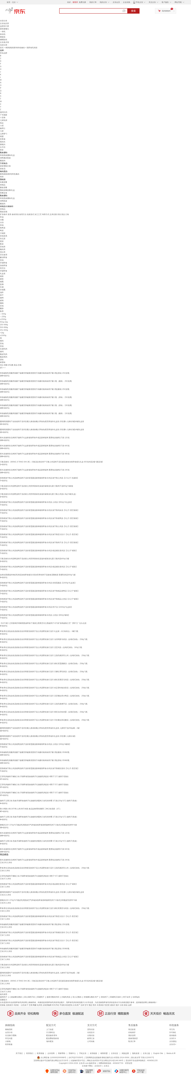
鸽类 (2, 177)
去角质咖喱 (47, 1005)
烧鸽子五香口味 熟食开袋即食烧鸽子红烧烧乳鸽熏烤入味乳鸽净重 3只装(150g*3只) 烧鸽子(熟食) (38, 801)
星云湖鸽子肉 (29, 997)
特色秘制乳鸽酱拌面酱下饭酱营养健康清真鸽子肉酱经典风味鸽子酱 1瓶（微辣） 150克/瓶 (36, 413)
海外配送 (49, 1041)
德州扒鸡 (3, 112)
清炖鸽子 (104, 997)
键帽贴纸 (3, 40)
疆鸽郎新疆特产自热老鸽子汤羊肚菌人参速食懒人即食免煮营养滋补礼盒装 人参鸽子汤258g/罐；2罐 (40, 728)
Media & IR (171, 1053)
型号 (86, 1005)
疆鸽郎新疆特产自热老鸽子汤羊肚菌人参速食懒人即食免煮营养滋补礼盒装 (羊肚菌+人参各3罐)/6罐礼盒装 (42, 421)
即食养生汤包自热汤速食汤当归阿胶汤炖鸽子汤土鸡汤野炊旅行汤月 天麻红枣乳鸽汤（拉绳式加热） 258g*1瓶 (43, 672)
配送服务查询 (51, 1035)
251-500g (4, 330)
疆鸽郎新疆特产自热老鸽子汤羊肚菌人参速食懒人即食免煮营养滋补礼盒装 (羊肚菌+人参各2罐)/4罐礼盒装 (42, 430)
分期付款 (90, 1035)
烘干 (2, 295)
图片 (118, 1005)
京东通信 (173, 1041)
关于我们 (19, 1053)
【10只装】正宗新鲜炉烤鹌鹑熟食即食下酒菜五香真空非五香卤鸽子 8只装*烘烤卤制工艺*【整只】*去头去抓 (43, 623)
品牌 (130, 1005)
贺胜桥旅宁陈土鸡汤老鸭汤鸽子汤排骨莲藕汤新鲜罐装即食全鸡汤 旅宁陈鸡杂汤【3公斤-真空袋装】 (39, 510)
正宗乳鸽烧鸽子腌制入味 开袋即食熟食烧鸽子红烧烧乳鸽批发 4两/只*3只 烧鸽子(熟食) (34, 793)
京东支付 (98, 1066)
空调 (30, 1005)
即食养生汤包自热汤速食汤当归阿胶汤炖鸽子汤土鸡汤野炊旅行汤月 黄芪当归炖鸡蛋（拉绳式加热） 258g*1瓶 (43, 712)
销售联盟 (104, 1053)
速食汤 (2, 169)
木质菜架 (100, 1005)
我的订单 (93, 2)
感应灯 (112, 1005)
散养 (2, 311)
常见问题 (8, 1038)
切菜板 (2, 1005)
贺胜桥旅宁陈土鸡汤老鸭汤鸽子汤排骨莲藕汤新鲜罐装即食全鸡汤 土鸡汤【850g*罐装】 (35, 615)
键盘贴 (2, 37)
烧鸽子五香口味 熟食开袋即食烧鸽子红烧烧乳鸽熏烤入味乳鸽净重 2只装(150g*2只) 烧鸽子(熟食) (38, 817)
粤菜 (2, 230)
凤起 (2, 123)
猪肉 (2, 341)
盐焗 (2, 284)
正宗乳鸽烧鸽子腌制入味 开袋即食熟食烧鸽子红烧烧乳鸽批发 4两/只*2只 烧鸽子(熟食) (34, 776)
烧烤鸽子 (3, 997)
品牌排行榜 (4, 26)
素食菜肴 (3, 187)
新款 (126, 1005)
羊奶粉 (16, 1005)
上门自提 (49, 1029)
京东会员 (116, 2)
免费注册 (82, 2)
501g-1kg (4, 322)
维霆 (2, 136)
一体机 (2, 31)
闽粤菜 (2, 228)
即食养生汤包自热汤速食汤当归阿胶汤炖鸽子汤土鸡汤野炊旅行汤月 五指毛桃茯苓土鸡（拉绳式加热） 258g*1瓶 (44, 655)
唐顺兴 (2, 144)
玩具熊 (39, 1005)
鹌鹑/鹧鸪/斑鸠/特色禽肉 (15, 48)
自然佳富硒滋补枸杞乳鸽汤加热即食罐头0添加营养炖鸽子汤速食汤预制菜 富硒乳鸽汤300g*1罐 (38, 575)
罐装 (2, 279)
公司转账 (90, 1041)
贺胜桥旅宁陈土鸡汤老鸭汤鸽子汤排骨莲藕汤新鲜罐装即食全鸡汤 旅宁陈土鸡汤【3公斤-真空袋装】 (39, 526)
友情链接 (93, 1053)
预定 (90, 1005)
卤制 (2, 300)
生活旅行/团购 (10, 1035)
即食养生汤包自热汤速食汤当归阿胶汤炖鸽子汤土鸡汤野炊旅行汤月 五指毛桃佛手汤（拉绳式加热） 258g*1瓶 (43, 704)
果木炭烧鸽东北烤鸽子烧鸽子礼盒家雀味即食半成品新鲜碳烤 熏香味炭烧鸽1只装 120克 (35, 438)
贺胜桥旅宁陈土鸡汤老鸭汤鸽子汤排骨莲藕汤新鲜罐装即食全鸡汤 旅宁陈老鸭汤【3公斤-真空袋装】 (39, 518)
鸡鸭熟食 (3, 201)
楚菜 (2, 241)
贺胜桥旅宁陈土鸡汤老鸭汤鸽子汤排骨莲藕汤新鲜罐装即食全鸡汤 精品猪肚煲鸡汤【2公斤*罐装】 (38, 551)
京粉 (122, 1005)
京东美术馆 (4, 42)
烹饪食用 (3, 255)
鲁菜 (2, 244)
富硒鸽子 (40, 997)
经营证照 (128, 1063)
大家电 (8, 1041)
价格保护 (131, 1032)
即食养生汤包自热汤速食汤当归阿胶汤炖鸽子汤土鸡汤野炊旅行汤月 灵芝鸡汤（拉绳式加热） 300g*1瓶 (41, 647)
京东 (25, 11)
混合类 (2, 252)
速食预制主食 (5, 166)
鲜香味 (2, 362)
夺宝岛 (172, 1029)
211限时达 (50, 1032)
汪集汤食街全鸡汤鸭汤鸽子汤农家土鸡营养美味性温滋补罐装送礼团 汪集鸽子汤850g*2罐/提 (36, 486)
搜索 (133, 11)
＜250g (3, 317)
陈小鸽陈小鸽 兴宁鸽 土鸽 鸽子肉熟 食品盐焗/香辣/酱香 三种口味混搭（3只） (30, 809)
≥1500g (3, 319)
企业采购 (126, 2)
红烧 (2, 287)
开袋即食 (3, 263)
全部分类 (3, 21)
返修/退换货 (133, 1038)
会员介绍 (8, 1032)
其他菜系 (3, 236)
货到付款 (90, 1029)
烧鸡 (2, 352)
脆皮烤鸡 (3, 357)
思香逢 (2, 139)
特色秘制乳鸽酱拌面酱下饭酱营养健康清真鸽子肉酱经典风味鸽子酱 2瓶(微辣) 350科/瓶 (34, 752)
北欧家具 (9, 1005)
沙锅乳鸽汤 (65, 997)
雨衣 (94, 1005)
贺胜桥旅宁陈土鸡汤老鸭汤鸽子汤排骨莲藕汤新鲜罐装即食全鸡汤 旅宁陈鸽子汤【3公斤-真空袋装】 (39, 542)
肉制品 (2, 185)
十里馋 (2, 118)
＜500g (3, 314)
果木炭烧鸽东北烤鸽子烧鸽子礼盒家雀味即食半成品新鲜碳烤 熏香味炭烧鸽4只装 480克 (35, 454)
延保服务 (173, 1035)
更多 (2, 150)
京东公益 (146, 1053)
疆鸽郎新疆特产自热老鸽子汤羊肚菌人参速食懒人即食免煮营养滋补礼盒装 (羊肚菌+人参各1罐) (37, 736)
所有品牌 (3, 53)
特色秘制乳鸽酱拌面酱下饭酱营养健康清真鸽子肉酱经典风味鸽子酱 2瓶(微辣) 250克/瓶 (34, 389)
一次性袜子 (23, 1005)
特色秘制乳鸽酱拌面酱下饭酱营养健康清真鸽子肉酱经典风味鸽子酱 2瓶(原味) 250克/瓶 (34, 373)
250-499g (4, 325)
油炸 (2, 292)
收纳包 (2, 34)
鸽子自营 (126, 997)
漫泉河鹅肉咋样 (53, 997)
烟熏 (2, 282)
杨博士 (2, 128)
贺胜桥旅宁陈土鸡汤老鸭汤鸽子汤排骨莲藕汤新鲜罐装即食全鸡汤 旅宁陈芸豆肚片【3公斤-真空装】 (39, 534)
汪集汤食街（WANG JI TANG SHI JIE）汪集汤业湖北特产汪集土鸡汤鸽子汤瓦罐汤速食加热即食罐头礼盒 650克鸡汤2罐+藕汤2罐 (51, 462)
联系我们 (29, 1053)
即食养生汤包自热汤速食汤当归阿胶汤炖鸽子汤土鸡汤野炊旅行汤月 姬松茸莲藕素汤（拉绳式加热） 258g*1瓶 (43, 663)
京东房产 (76, 1005)
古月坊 (2, 147)
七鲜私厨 (3, 120)
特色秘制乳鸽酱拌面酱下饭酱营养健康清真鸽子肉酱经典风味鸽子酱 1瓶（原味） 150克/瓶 (36, 405)
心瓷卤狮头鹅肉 (15, 997)
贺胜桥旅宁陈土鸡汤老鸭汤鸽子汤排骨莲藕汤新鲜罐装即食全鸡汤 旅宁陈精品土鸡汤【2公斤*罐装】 (39, 599)
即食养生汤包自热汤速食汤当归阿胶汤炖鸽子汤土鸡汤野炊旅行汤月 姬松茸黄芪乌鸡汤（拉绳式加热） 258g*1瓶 (44, 680)
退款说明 (131, 1035)
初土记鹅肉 (77, 997)
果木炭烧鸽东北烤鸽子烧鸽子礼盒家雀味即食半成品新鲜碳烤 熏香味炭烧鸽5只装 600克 (35, 446)
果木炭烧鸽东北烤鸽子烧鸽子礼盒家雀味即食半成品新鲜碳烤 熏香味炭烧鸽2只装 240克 (35, 470)
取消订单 (131, 1041)
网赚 (34, 1005)
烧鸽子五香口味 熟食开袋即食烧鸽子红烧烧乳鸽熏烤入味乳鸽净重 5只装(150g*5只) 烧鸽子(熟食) (38, 841)
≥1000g (3, 335)
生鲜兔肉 (136, 997)
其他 (2, 225)
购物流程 (8, 1029)
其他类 (2, 247)
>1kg (2, 333)
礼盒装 (2, 274)
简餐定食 (3, 193)
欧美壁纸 (69, 1005)
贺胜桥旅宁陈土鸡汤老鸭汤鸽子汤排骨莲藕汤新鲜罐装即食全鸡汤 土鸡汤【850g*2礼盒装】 (36, 502)
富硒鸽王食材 (115, 997)
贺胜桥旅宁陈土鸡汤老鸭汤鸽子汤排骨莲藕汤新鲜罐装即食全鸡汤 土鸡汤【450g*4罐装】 (35, 744)
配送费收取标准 (52, 1038)
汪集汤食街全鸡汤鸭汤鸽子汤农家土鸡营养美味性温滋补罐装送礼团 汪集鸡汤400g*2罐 (34, 559)
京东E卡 (172, 1038)
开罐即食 (3, 271)
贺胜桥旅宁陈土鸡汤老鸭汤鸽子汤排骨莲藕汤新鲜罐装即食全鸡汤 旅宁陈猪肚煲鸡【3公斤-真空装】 (39, 768)
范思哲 (107, 1005)
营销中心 (72, 1053)
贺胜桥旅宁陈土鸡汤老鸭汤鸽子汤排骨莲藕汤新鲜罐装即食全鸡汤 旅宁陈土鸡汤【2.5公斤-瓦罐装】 (39, 478)
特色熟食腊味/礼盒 (7, 155)
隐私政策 (135, 1053)
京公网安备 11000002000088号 (53, 1057)
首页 (2, 48)
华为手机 (55, 1005)
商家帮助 (61, 1053)
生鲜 (82, 1005)
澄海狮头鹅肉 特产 (91, 997)
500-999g (4, 327)
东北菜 (2, 239)
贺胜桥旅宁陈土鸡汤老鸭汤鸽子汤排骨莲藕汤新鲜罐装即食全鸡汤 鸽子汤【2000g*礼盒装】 (36, 607)
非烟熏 (2, 290)
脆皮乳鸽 (3, 354)
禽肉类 (2, 249)
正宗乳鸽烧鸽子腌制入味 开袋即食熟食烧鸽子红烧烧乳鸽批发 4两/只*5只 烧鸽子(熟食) (34, 785)
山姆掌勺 (3, 134)
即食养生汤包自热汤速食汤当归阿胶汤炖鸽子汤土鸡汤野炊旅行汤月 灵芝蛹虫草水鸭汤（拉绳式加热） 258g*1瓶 (44, 696)
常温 (2, 217)
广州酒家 (3, 115)
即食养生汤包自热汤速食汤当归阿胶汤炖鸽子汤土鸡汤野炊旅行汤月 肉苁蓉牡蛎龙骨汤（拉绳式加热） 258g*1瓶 (44, 688)
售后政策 (131, 1029)
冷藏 (2, 220)
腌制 (2, 303)
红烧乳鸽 (3, 349)
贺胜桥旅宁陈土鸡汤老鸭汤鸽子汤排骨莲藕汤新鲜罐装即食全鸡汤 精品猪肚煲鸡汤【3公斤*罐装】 (38, 567)
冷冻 (2, 222)
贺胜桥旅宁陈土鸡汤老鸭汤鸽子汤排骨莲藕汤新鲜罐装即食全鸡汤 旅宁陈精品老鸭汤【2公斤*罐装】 (39, 591)
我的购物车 (166, 11)
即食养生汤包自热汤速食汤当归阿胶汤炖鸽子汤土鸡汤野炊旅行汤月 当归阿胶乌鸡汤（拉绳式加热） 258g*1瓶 (43, 639)
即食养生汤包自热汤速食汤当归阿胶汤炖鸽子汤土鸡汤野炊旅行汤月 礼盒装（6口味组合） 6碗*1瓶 (39, 631)
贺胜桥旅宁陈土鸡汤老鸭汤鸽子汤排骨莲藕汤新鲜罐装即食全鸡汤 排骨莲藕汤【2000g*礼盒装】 (38, 583)
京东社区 (114, 1053)
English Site (158, 1053)
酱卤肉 (2, 161)
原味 (2, 360)
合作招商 (51, 1053)
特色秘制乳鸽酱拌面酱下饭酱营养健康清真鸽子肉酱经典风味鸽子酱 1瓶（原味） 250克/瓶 (36, 397)
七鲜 (2, 131)
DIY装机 (172, 1032)
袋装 (2, 276)
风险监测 (125, 1053)
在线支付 (90, 1032)
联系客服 (8, 1044)
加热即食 (3, 265)
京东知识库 (4, 23)
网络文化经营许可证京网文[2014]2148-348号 (105, 1060)
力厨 (2, 126)
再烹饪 (2, 268)
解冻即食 (3, 257)
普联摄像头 (4, 29)
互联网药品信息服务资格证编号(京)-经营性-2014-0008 (107, 1057)
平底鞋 (62, 1005)
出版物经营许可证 (78, 1060)
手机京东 (139, 2)
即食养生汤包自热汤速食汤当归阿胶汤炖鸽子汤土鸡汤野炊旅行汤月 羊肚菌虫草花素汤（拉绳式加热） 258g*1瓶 (44, 720)
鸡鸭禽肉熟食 (5, 158)
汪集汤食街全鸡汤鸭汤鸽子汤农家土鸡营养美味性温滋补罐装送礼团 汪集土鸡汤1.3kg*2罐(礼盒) (38, 494)
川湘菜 (2, 233)
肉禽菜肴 (3, 182)
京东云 (106, 1066)
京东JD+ (172, 1044)
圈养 (2, 308)
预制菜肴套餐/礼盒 (7, 190)
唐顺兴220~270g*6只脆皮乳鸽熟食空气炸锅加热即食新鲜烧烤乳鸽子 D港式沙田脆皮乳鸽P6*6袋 (38, 825)
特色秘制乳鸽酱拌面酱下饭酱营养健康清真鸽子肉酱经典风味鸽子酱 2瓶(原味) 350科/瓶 (34, 760)
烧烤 (2, 298)
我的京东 (103, 2)
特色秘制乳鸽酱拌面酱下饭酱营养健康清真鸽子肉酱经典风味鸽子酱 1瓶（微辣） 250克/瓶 (36, 381)
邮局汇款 (90, 1038)
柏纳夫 (2, 142)
